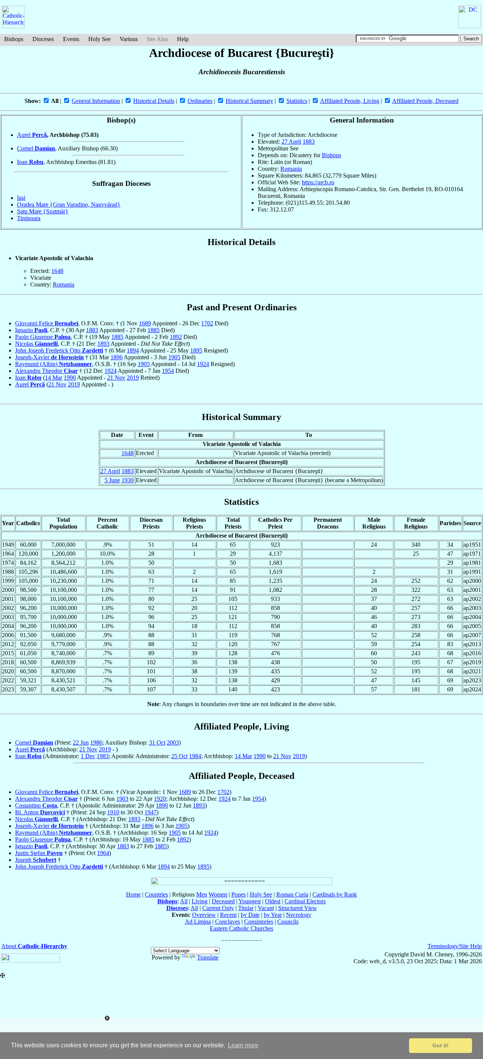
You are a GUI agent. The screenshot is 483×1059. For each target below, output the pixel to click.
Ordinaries (200, 101)
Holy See (99, 39)
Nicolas (36, 343)
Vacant (266, 908)
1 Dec (88, 756)
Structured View (297, 908)
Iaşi (21, 198)
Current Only (218, 908)
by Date (250, 915)
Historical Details (153, 101)
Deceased (223, 901)
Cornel (36, 148)
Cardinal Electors (305, 901)
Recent (228, 915)
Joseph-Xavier (49, 357)
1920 (160, 798)
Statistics (296, 101)
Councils (287, 921)
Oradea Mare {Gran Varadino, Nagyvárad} (68, 204)
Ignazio (31, 330)
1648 (57, 271)
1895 (196, 350)
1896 (117, 357)
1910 (113, 812)
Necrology (298, 915)
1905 (174, 357)
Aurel (32, 135)
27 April (291, 141)
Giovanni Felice (46, 323)
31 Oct (157, 742)
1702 (207, 323)
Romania (291, 169)
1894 (133, 350)
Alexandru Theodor (46, 371)
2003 (173, 742)
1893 (103, 343)
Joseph (35, 860)
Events (71, 39)
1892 (176, 337)
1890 (162, 805)
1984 (195, 756)
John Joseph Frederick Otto (59, 350)
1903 (122, 798)
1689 (145, 323)
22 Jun (81, 742)
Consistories (258, 921)
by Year (273, 915)
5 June (112, 480)
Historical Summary (249, 101)
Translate (207, 957)
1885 (154, 330)
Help (183, 39)
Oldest (272, 901)
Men (201, 894)
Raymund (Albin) (53, 364)
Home (133, 894)
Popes (238, 894)
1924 (203, 364)
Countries (156, 894)
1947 (151, 812)
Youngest (249, 901)
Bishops (13, 39)
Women (218, 894)
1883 (309, 141)
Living (200, 901)
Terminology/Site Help (455, 946)
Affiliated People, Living (349, 101)
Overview (204, 915)
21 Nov (116, 377)
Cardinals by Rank (334, 894)
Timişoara (28, 218)
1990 (70, 377)
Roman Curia (292, 894)
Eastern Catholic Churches (241, 928)
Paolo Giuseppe (43, 337)
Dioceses (43, 39)
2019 (133, 377)
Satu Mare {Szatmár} (42, 211)
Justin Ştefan (39, 853)
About (34, 946)
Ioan (30, 162)
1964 (103, 853)
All (184, 901)
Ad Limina (198, 921)
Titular (246, 908)
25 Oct (179, 756)
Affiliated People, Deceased (425, 101)
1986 (96, 742)
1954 (168, 371)
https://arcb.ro (318, 182)
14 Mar (53, 377)
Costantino (36, 805)
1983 (103, 756)
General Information (96, 101)
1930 (128, 480)
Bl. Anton (40, 812)
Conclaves (227, 921)
